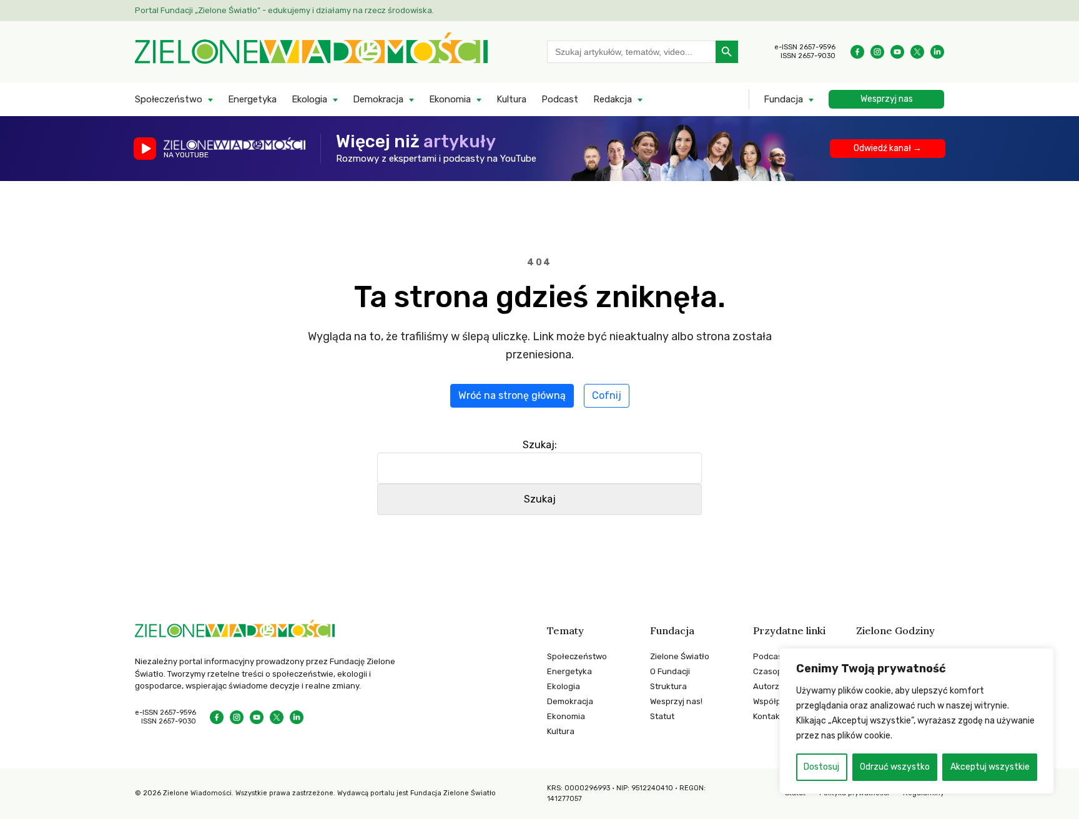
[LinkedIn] (937, 52)
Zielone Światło (679, 656)
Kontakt (768, 716)
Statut (662, 716)
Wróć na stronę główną (512, 395)
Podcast (559, 99)
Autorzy (768, 686)
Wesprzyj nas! (676, 701)
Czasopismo (777, 671)
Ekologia (309, 99)
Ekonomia (450, 99)
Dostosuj (821, 767)
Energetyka (252, 99)
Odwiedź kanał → (888, 148)
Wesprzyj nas (886, 99)
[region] (916, 721)
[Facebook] (857, 52)
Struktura (668, 686)
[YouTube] (897, 52)
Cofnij (606, 395)
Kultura (511, 99)
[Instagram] (877, 52)
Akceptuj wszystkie (990, 767)
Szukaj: (540, 445)
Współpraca (776, 701)
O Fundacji (670, 671)
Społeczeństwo (168, 99)
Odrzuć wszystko (895, 767)
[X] (917, 52)
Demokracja (378, 99)
